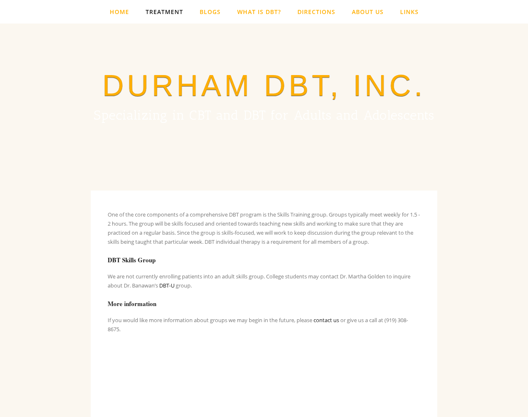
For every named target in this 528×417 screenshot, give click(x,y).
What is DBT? (259, 12)
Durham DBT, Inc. (264, 85)
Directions (316, 12)
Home (119, 12)
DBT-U (166, 285)
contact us (326, 320)
